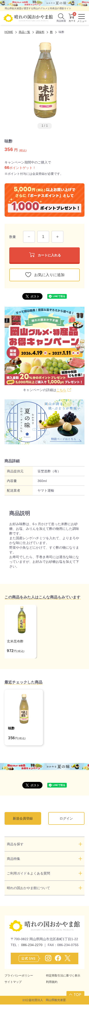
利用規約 (51, 982)
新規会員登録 (23, 818)
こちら (61, 390)
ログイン (66, 818)
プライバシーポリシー (19, 975)
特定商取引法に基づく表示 (63, 975)
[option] (45, 79)
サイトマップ (13, 982)
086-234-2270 (31, 945)
